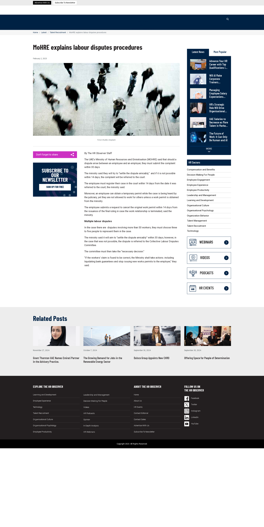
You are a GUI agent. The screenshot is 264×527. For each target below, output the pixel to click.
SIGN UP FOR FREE (55, 187)
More (209, 148)
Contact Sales (140, 419)
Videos (195, 17)
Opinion (173, 17)
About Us (138, 401)
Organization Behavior (198, 215)
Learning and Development (200, 200)
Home (126, 17)
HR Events (218, 17)
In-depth (164, 17)
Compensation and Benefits (144, 21)
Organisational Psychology (200, 210)
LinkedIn (194, 417)
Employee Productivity (198, 190)
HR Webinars (184, 17)
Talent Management (197, 220)
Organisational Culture (198, 205)
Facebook (195, 398)
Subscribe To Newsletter (65, 3)
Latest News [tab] (198, 52)
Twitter (194, 404)
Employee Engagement (141, 28)
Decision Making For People (144, 24)
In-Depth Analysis (91, 425)
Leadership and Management (201, 195)
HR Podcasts (206, 17)
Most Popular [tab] (220, 52)
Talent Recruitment (58, 32)
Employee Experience (197, 185)
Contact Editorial (141, 413)
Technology (193, 231)
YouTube (194, 424)
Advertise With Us (42, 3)
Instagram (195, 411)
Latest (132, 17)
